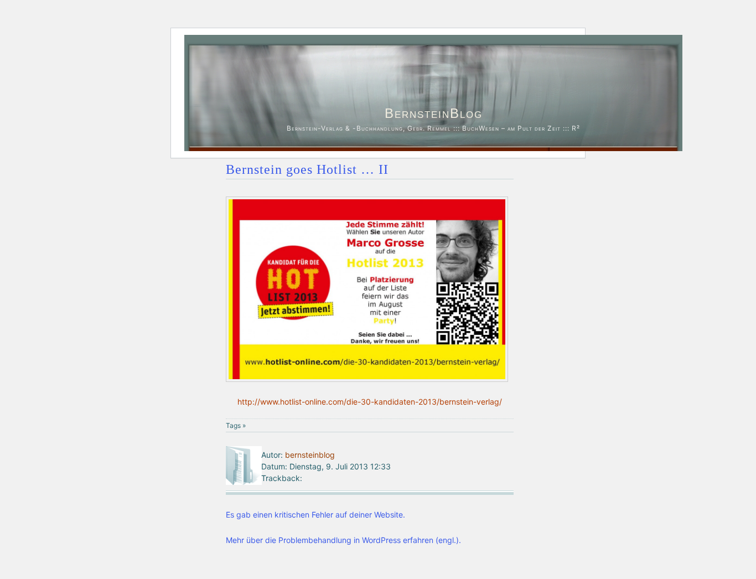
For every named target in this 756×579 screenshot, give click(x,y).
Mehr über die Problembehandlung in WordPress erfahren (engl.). (343, 540)
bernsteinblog (310, 454)
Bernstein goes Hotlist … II (307, 169)
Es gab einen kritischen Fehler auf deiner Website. (315, 514)
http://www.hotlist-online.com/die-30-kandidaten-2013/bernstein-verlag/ (369, 401)
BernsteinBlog (434, 113)
